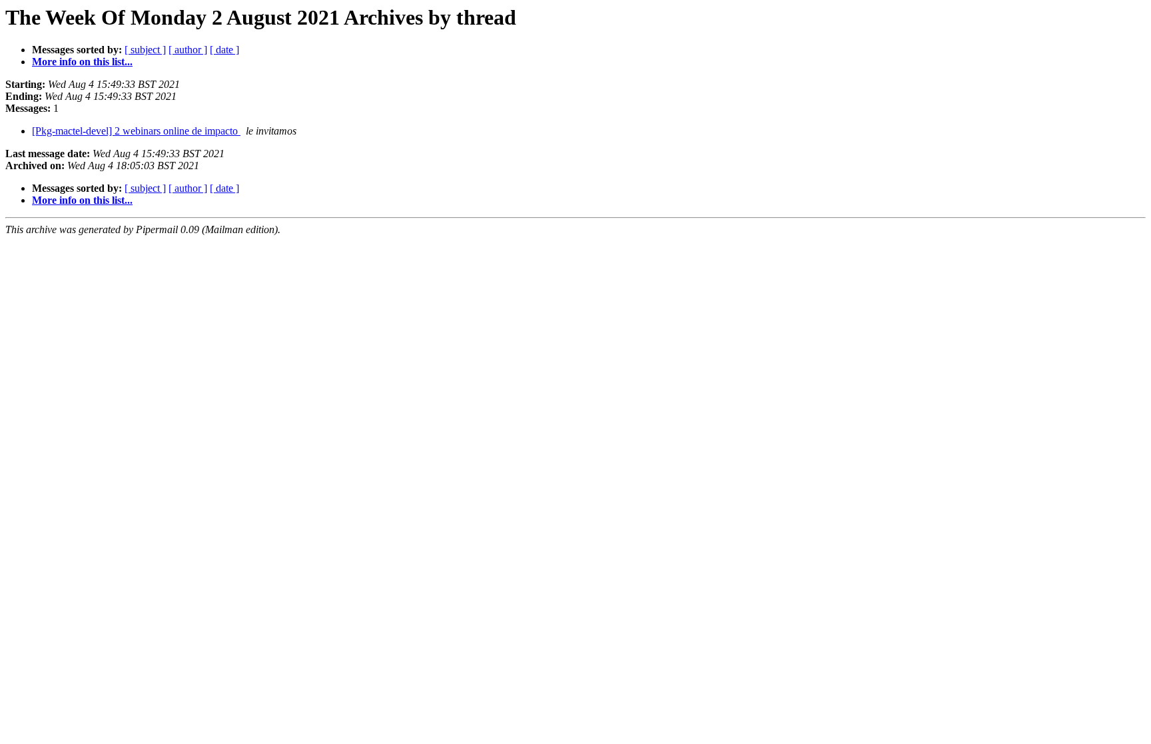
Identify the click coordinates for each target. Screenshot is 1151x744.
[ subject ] (145, 49)
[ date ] (224, 49)
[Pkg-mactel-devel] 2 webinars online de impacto (136, 131)
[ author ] (188, 49)
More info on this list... (82, 61)
